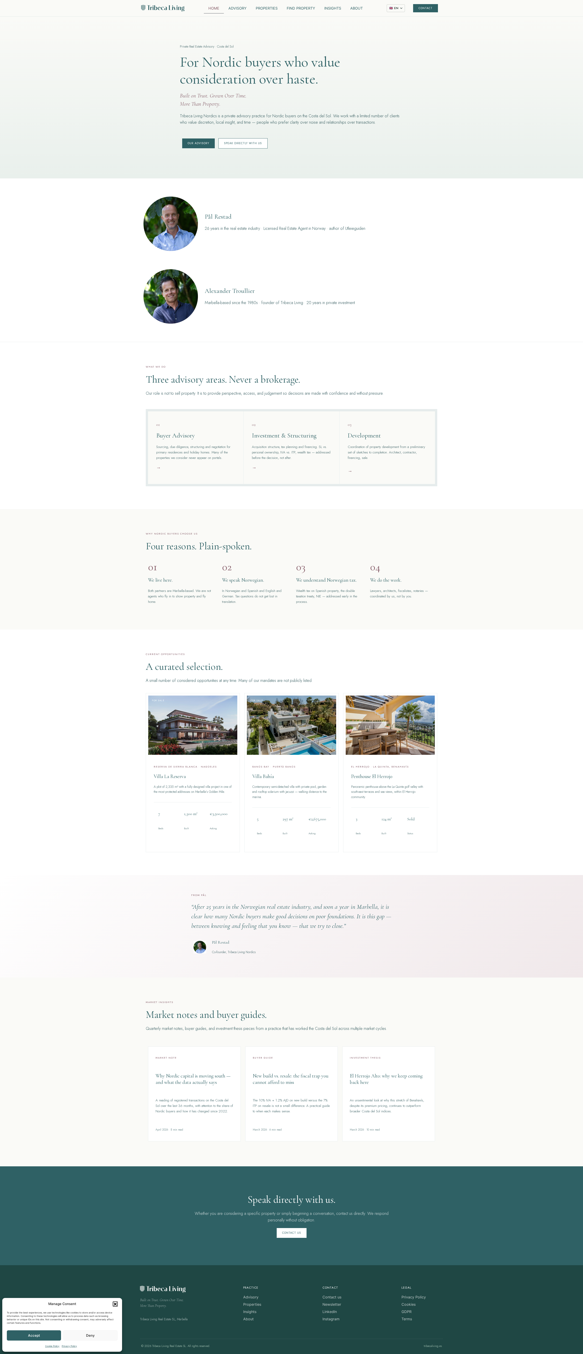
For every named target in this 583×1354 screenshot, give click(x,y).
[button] (115, 1304)
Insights (332, 8)
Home (213, 8)
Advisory (237, 8)
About (356, 8)
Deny (90, 1335)
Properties (267, 8)
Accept (34, 1335)
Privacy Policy (69, 1346)
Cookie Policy (52, 1346)
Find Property (301, 8)
